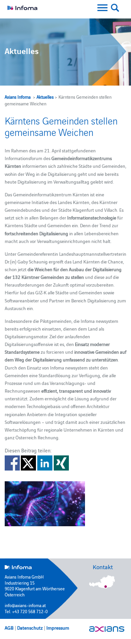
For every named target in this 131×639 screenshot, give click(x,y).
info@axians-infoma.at (25, 605)
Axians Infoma (18, 97)
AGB (9, 627)
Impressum (57, 627)
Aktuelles (45, 97)
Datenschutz (30, 627)
